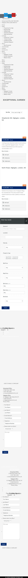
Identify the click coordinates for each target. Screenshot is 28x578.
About (3, 43)
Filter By (5, 243)
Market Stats (7, 57)
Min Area (6, 283)
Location (5, 232)
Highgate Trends (8, 54)
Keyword (5, 226)
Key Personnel (7, 45)
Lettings (4, 35)
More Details (5, 151)
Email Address (8, 415)
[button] (14, 60)
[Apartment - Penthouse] (14, 258)
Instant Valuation (8, 56)
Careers (4, 48)
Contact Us (5, 50)
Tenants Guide (7, 39)
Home (3, 25)
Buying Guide (7, 29)
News (3, 51)
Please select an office (10, 426)
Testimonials (5, 46)
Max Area (6, 290)
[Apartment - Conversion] (14, 257)
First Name (7, 404)
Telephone (7, 421)
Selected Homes (8, 34)
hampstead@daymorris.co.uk (11, 393)
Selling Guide (7, 31)
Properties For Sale (8, 28)
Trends (4, 53)
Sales (3, 26)
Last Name (7, 410)
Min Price (5, 263)
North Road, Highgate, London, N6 (14, 168)
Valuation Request (8, 32)
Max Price (5, 273)
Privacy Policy (6, 401)
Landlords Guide (8, 40)
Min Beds (5, 296)
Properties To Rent (8, 37)
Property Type (6, 253)
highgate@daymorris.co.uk (10, 400)
